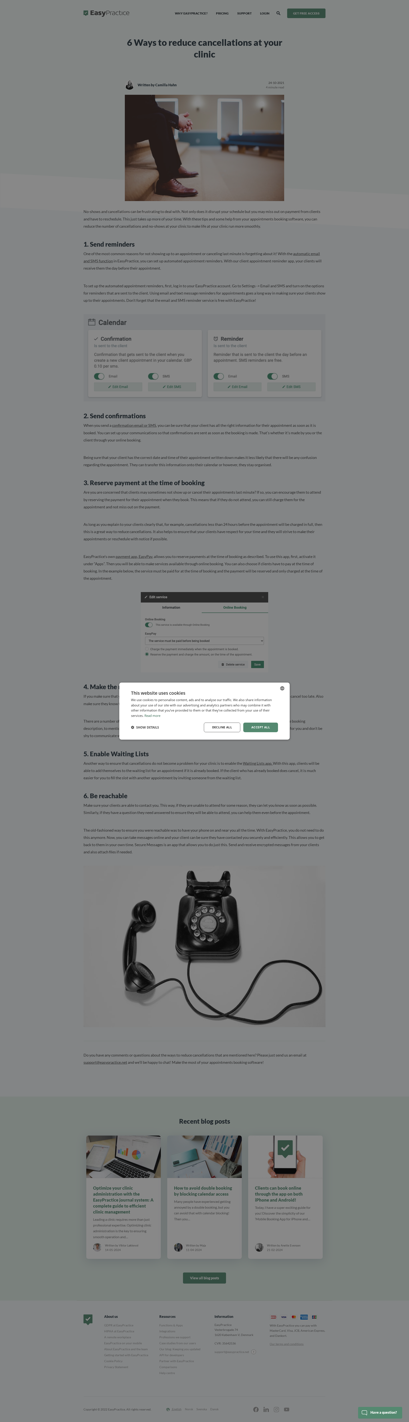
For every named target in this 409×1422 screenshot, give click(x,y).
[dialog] (204, 710)
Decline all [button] (222, 727)
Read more (152, 715)
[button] (145, 727)
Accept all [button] (260, 727)
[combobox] (282, 688)
